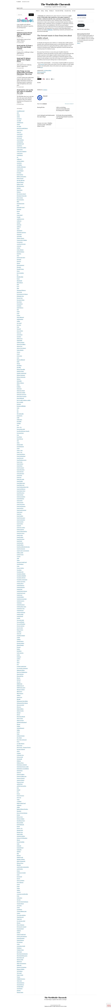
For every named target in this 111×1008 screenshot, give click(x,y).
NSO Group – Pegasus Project (24, 747)
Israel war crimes (21, 527)
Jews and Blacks (20, 622)
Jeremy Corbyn (20, 568)
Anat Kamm (19, 134)
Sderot (18, 840)
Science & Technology (22, 838)
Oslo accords (20, 757)
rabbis (18, 807)
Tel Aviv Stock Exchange (22, 901)
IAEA (18, 408)
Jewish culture (20, 583)
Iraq (18, 435)
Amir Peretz (19, 130)
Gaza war (19, 332)
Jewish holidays (20, 597)
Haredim (19, 367)
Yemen (18, 977)
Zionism (19, 990)
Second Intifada (20, 842)
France (18, 315)
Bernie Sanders (20, 199)
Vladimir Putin (20, 950)
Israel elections (20, 473)
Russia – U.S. (19, 828)
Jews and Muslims (21, 624)
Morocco (19, 707)
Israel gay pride (20, 479)
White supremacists (21, 963)
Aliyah (18, 124)
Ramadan (19, 811)
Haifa (18, 361)
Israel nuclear (20, 494)
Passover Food (20, 782)
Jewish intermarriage (22, 599)
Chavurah (19, 224)
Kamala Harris (20, 641)
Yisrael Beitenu (20, 984)
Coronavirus (19, 242)
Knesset (19, 647)
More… (79, 43)
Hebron (18, 379)
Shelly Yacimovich (21, 861)
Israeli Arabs (20, 535)
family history (20, 307)
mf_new (18, 682)
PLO (18, 788)
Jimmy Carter (20, 629)
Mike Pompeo (20, 693)
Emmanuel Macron (21, 290)
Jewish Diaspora (20, 585)
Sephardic (19, 849)
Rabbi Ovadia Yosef (21, 803)
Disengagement (20, 265)
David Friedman (20, 251)
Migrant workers (21, 689)
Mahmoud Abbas (21, 670)
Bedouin (19, 188)
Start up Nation (20, 880)
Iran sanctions (20, 433)
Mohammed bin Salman (22, 703)
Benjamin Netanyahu (22, 196)
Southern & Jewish (21, 873)
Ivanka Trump (20, 554)
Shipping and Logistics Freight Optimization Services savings (55, 1006)
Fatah (18, 311)
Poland (18, 790)
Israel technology (21, 520)
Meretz (18, 678)
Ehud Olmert (20, 282)
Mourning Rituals (21, 716)
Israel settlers (20, 508)
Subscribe (81, 25)
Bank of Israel (20, 178)
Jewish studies (20, 614)
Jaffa (18, 558)
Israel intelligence (21, 489)
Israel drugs (19, 466)
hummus (19, 404)
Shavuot (19, 855)
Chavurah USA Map (25, 1)
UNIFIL (18, 932)
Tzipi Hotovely (20, 917)
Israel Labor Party (21, 491)
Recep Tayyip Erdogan (22, 813)
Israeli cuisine (20, 537)
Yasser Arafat (20, 975)
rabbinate (19, 805)
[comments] (42, 72)
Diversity (19, 267)
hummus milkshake (21, 406)
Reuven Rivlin (20, 822)
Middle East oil (20, 685)
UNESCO (19, 930)
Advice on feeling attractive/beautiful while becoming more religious (63, 109)
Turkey (18, 913)
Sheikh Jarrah (20, 857)
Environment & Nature (22, 294)
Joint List (19, 633)
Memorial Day (20, 676)
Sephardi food (20, 847)
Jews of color (20, 628)
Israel (18, 448)
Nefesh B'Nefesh (20, 736)
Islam (18, 442)
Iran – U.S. (19, 427)
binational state (20, 203)
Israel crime (19, 462)
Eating (42, 10)
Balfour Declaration (21, 176)
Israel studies (20, 516)
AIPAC (18, 116)
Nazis (18, 734)
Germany (19, 336)
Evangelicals (20, 304)
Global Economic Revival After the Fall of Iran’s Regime (24, 34)
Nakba (18, 730)
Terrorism (19, 905)
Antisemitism (20, 142)
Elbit (18, 288)
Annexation (19, 136)
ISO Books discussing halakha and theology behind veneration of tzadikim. (64, 116)
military (18, 695)
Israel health (20, 481)
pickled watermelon (21, 786)
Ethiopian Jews (20, 296)
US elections (20, 942)
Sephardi (19, 846)
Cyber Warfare (20, 250)
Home (37, 10)
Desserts (19, 261)
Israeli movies (20, 543)
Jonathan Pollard (21, 635)
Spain (18, 874)
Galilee (18, 321)
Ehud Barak (19, 280)
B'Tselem (19, 172)
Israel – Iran (19, 450)
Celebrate (19, 221)
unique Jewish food (21, 934)
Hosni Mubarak (20, 398)
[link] (38, 72)
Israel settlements (21, 506)
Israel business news (21, 460)
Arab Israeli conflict (21, 147)
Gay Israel (19, 323)
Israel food (19, 475)
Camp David (19, 215)
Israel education (20, 469)
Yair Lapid (19, 973)
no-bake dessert (20, 743)
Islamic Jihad (20, 444)
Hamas (18, 363)
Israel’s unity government (23, 550)
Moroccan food (20, 705)
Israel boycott (20, 458)
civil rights (19, 236)
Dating (46, 10)
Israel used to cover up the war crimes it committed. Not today (25, 91)
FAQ (18, 309)
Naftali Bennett (20, 728)
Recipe (18, 815)
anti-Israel (19, 138)
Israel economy (20, 467)
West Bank (19, 952)
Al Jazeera (19, 118)
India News (19, 419)
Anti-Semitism (20, 140)
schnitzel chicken (21, 836)
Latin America (20, 653)
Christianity (19, 230)
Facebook (19, 305)
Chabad (18, 223)
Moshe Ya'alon (20, 710)
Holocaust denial (21, 390)
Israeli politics (20, 545)
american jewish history (22, 128)
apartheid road (20, 143)
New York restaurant (22, 739)
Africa (18, 115)
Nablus (18, 726)
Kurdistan (19, 651)
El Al (18, 286)
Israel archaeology (21, 456)
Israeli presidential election (23, 547)
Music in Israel (20, 720)
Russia (18, 826)
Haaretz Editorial (21, 359)
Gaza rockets (20, 331)
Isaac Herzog (20, 439)
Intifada (19, 423)
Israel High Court (21, 483)
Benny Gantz (20, 197)
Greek (18, 354)
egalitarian (49, 29)
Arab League (20, 149)
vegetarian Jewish (21, 946)
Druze (18, 271)
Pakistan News (20, 763)
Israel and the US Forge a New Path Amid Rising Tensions (24, 47)
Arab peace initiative (21, 151)
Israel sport (19, 512)
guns (18, 358)
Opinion (19, 753)
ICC (17, 410)
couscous (19, 246)
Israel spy (19, 514)
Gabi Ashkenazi (20, 317)
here (41, 67)
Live (18, 664)
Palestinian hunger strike (23, 766)
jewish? (18, 618)
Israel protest (20, 502)
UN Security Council (21, 927)
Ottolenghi (19, 759)
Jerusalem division (21, 574)
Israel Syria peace (21, 518)
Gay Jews (19, 325)
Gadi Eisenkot (20, 319)
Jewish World (20, 616)
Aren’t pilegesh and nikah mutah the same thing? (46, 116)
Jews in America (20, 626)
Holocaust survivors (21, 394)
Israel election (20, 471)
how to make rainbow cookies (23, 400)
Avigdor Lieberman (21, 167)
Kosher (18, 649)
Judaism (18, 639)
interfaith (19, 421)
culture (18, 248)
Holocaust (19, 388)
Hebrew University (21, 377)
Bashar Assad (20, 184)
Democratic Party (21, 257)
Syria (18, 896)
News (18, 741)
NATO (18, 732)
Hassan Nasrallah (21, 369)
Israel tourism (20, 521)
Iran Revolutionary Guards (23, 431)
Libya (18, 660)
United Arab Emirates (22, 936)
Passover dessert (21, 778)
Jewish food (19, 589)
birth (18, 205)
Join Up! (73, 10)
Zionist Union (20, 992)
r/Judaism (19, 801)
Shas (18, 853)
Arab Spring (19, 153)
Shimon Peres (20, 863)
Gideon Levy (19, 338)
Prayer (18, 793)
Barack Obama (20, 182)
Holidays (51, 10)
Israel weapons (20, 529)
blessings (19, 209)
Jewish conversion (21, 581)
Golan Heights (20, 350)
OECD (18, 751)
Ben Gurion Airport (21, 194)
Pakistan (19, 761)
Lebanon (19, 656)
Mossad (18, 712)
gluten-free (19, 346)
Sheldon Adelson (21, 859)
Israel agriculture (21, 454)
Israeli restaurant (21, 548)
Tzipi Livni (19, 919)
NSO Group (19, 745)
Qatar (18, 799)
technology (19, 898)
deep (18, 255)
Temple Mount (20, 903)
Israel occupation (21, 496)
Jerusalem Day (68, 10)
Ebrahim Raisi (20, 277)
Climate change (20, 238)
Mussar (18, 724)
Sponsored (19, 876)
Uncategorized (20, 928)
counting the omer (21, 244)
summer (19, 892)
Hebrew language (21, 375)
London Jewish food (21, 666)
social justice (20, 869)
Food (18, 313)
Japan (18, 560)
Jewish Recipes (20, 610)
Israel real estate (21, 504)
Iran (18, 425)
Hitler (18, 385)
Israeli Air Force (20, 533)
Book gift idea (41, 107)
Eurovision (19, 302)
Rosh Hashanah (20, 824)
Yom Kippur (19, 988)
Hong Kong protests (21, 396)
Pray (18, 792)
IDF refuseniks (20, 413)
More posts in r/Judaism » (69, 103)
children (19, 226)
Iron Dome (19, 437)
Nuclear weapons (21, 749)
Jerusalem (19, 570)
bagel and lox (20, 174)
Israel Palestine (20, 498)
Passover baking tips (21, 776)
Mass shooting (20, 674)
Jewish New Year (20, 608)
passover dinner (20, 780)
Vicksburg (19, 948)
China (18, 228)
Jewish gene (19, 595)
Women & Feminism (21, 967)
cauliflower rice (20, 219)
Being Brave (19, 190)
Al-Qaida (19, 120)
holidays (19, 386)
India (18, 417)
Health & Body (20, 371)
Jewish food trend (21, 593)
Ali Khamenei (20, 122)
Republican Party (21, 820)
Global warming (20, 342)
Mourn (18, 714)
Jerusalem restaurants (22, 579)
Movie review (20, 718)
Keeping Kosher (20, 643)
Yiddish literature (21, 979)
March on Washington (22, 672)
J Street (18, 556)
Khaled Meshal (20, 645)
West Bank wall (20, 957)
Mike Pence (19, 691)
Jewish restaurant (21, 612)
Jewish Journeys (20, 601)
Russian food (20, 830)
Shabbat (19, 851)
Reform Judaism (20, 819)
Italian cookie (20, 552)
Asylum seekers (20, 161)
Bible (18, 201)
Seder (18, 844)
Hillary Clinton (20, 383)
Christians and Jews (21, 232)
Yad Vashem (19, 971)
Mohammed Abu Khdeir (22, 701)
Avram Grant (20, 169)
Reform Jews (20, 817)
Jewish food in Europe (22, 591)
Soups (18, 871)
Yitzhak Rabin (20, 986)
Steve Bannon (20, 882)
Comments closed (21, 42)
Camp (18, 213)
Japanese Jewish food (22, 562)
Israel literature (20, 493)
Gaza (18, 327)
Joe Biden (19, 631)
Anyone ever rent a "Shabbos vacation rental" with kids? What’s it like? (44, 124)
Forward (42, 64)
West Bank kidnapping (22, 955)
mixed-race (19, 697)
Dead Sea (19, 253)
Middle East (19, 683)
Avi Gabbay (19, 165)
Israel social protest (21, 510)
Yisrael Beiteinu (20, 982)
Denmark (19, 259)
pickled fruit (20, 784)
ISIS (18, 440)
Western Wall (20, 959)
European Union (20, 300)
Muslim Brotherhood (21, 722)
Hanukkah (19, 365)
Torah (18, 907)
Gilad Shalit (19, 340)
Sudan (18, 888)
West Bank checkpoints (22, 954)
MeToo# (19, 680)
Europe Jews (20, 298)
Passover (19, 772)
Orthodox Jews (20, 755)
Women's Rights (20, 969)
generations (19, 334)
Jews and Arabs (20, 620)
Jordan (18, 637)
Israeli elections (20, 539)
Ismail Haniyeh (20, 446)
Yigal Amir (19, 981)
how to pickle (20, 402)
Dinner (18, 263)
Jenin (18, 566)
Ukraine (18, 923)
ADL (18, 113)
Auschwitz (19, 163)
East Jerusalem (20, 273)
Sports (18, 878)
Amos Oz (19, 132)
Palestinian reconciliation (23, 768)
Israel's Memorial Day (22, 531)
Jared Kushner (20, 564)
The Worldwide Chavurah (55, 4)
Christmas (19, 234)
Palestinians (19, 770)
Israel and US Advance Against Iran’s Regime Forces (24, 59)
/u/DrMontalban (47, 70)
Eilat (18, 284)
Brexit (18, 211)
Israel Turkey (20, 523)
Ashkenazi (19, 159)
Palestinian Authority (22, 764)
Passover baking (20, 774)
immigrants (19, 415)
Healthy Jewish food (21, 373)
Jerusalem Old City (21, 577)
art (17, 157)
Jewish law (19, 602)
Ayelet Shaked (20, 170)
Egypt (18, 278)
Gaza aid (19, 329)
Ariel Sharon (20, 155)
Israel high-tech (20, 485)
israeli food (19, 541)
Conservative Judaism (22, 240)
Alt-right (19, 126)
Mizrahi (18, 699)
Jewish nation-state (21, 606)
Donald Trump (20, 269)
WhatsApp (19, 961)
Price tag (19, 797)
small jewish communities (23, 867)
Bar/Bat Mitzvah (20, 180)
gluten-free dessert (21, 348)
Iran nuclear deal (21, 429)
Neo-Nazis (19, 737)
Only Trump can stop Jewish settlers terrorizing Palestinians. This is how (25, 72)
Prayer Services (20, 795)
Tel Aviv (18, 900)
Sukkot (18, 890)
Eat (17, 275)
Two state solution (21, 915)
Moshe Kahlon (20, 709)
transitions (19, 909)
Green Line (19, 356)
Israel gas (19, 477)
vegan (18, 944)
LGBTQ (18, 658)
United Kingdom (20, 938)
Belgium (19, 192)
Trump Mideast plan (21, 911)
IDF (17, 412)
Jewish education (21, 587)
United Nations (20, 940)
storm (18, 884)
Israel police (20, 500)
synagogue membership (22, 894)
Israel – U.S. (19, 452)
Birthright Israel (20, 207)
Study (18, 886)
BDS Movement (20, 186)
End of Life (19, 292)
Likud (18, 662)
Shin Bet (19, 865)
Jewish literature (21, 604)
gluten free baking (21, 344)
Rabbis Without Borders (22, 809)
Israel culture (20, 464)
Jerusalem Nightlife (21, 575)
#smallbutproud (20, 111)
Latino (18, 655)
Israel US (19, 525)
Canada (18, 217)
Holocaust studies (21, 392)
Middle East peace (21, 687)
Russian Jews (20, 832)
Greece (18, 352)
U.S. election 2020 (21, 921)
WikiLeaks (19, 965)
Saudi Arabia (20, 834)
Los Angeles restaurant (22, 668)
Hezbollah (19, 381)
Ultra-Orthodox (20, 925)
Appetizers (19, 145)
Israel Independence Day (22, 487)
